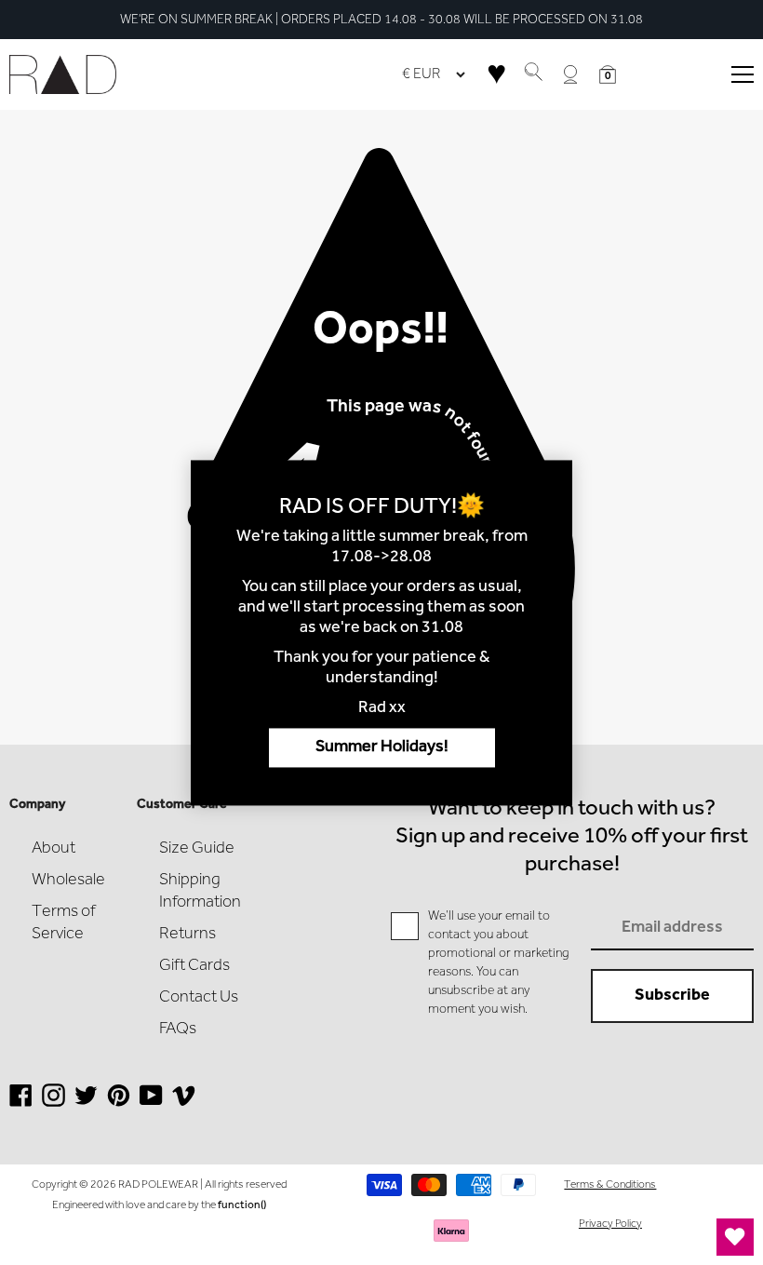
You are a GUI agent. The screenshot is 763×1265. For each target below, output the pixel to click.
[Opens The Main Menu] (742, 74)
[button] (607, 74)
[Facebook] (21, 1103)
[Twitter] (86, 1103)
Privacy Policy (610, 1224)
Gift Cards (194, 966)
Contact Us (198, 997)
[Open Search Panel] (533, 74)
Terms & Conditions (610, 1185)
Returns (187, 934)
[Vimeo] (183, 1103)
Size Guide (196, 848)
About (53, 848)
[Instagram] (53, 1103)
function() (242, 1205)
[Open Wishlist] (735, 1237)
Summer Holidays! (381, 747)
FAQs (177, 1029)
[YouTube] (151, 1103)
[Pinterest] (118, 1103)
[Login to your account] (570, 74)
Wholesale (68, 880)
